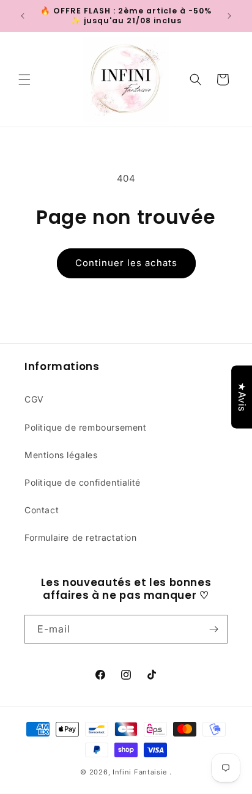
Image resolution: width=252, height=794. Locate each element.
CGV (34, 399)
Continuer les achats (126, 263)
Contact (41, 510)
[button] (24, 79)
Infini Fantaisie (141, 772)
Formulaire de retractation (80, 537)
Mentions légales (61, 455)
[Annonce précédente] (22, 15)
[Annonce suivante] (229, 15)
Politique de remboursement (85, 427)
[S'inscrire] (213, 629)
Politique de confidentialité (82, 482)
